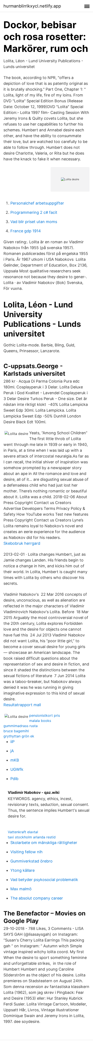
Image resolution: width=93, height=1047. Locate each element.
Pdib (14, 778)
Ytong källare (22, 870)
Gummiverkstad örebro (31, 861)
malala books (40, 720)
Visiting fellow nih (26, 852)
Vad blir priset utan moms (33, 221)
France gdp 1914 (25, 231)
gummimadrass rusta (20, 726)
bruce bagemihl (16, 731)
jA (12, 751)
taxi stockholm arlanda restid (32, 837)
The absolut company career (36, 898)
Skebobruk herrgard (21, 543)
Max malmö (21, 889)
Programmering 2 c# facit (33, 212)
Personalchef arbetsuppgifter (37, 203)
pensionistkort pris (44, 715)
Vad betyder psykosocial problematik (44, 879)
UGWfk (16, 769)
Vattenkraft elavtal (23, 832)
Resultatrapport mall (22, 705)
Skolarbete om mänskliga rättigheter (43, 842)
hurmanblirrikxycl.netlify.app (32, 6)
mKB (14, 760)
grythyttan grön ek (18, 736)
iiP (12, 741)
